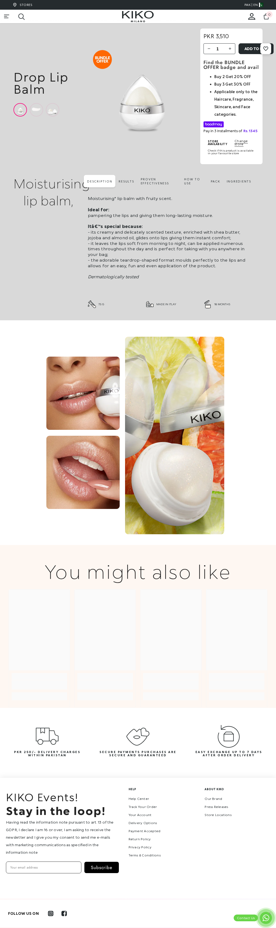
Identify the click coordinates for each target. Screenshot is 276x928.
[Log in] (251, 16)
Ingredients (239, 181)
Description (99, 181)
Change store (241, 142)
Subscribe (101, 867)
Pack (215, 181)
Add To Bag (256, 48)
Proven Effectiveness (155, 181)
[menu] (6, 16)
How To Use (192, 181)
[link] (39, 685)
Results (126, 181)
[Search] (21, 16)
